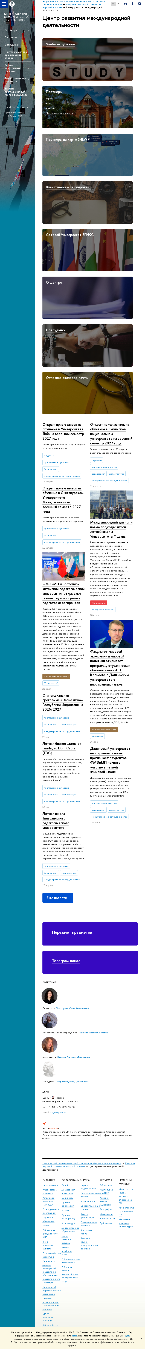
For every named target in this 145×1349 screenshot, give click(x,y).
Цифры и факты (50, 1185)
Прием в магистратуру (68, 1217)
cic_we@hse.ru (58, 1112)
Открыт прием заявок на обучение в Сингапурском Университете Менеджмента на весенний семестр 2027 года (62, 500)
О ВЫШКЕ (48, 1180)
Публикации (106, 1223)
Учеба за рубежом (60, 44)
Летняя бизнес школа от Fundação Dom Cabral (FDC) (61, 748)
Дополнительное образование (70, 1229)
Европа (50, 98)
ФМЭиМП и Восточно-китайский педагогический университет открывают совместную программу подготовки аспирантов (63, 593)
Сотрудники (12, 44)
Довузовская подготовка (68, 1191)
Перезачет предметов (72, 932)
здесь (74, 1335)
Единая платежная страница (47, 1317)
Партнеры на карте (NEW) (67, 139)
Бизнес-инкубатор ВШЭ (67, 1251)
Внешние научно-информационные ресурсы (90, 1243)
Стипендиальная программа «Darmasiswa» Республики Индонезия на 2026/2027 (62, 702)
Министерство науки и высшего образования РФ (126, 1196)
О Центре (11, 30)
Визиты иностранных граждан (12, 68)
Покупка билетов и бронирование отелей (16, 54)
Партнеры (11, 37)
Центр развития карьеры (66, 1239)
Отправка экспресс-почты (67, 377)
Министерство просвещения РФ (126, 1211)
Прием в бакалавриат (68, 1204)
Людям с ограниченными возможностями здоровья (50, 1303)
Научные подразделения (89, 1187)
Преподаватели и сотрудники (50, 1211)
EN (118, 3)
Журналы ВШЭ (107, 1218)
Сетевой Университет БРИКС (70, 234)
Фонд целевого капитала (47, 1245)
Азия (48, 103)
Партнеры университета (59, 113)
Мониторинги (88, 1201)
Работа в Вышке (50, 1325)
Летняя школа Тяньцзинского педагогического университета (55, 820)
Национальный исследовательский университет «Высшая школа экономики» (81, 1162)
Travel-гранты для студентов (15, 80)
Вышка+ (65, 1210)
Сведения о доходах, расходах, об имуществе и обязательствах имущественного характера (51, 1272)
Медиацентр (106, 1213)
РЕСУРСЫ (106, 1180)
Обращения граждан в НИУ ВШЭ (50, 1234)
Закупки (46, 1225)
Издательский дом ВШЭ (107, 1191)
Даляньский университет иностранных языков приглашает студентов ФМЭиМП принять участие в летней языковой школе (110, 760)
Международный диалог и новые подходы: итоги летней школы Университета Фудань (111, 529)
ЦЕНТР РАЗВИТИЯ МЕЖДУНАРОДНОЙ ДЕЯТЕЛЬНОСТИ (17, 17)
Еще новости (57, 897)
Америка (51, 108)
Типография (106, 1209)
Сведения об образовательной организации (51, 1290)
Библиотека (106, 1185)
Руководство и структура (49, 1191)
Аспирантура (68, 1223)
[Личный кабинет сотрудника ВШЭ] (132, 4)
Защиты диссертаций (87, 1215)
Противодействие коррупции (51, 1255)
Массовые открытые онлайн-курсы (126, 1223)
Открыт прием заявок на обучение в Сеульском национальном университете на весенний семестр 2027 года (111, 433)
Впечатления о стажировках (68, 187)
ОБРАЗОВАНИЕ (71, 1180)
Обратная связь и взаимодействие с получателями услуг (70, 1274)
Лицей (65, 1185)
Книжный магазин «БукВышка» (106, 1201)
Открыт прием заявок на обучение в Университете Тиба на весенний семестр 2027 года (63, 431)
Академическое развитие (89, 1224)
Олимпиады (67, 1197)
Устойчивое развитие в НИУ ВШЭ (48, 1201)
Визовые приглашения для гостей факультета (16, 91)
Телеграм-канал (66, 960)
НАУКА (85, 1180)
